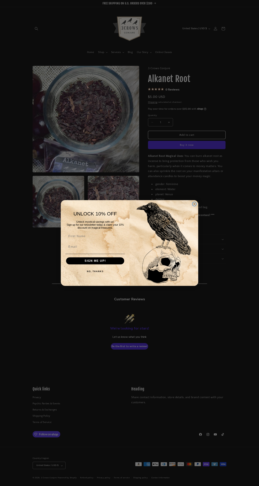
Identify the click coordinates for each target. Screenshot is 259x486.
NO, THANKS (95, 271)
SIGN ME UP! (95, 260)
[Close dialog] (194, 204)
